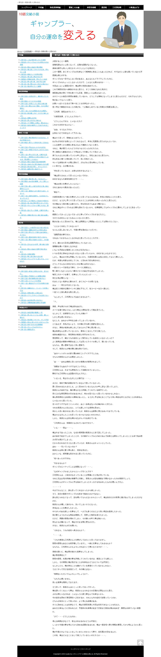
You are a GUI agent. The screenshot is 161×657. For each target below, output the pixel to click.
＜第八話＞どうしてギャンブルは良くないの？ (34, 297)
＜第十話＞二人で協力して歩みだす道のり (34, 201)
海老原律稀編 (55, 7)
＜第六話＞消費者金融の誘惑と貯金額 (33, 303)
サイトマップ (85, 649)
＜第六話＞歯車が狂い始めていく (31, 169)
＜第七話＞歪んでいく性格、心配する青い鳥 (34, 212)
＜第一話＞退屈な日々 (27, 329)
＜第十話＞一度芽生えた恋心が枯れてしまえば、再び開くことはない (34, 158)
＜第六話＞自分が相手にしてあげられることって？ (34, 126)
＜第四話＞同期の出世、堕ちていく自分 (33, 79)
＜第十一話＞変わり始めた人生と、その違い (34, 241)
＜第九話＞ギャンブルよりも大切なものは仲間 (34, 63)
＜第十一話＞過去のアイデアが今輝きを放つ (34, 285)
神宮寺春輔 (91, 7)
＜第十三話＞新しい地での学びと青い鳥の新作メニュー (34, 187)
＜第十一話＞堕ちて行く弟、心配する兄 (33, 155)
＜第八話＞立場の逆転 (27, 254)
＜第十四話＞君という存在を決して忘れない (34, 144)
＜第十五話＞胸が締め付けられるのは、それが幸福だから (34, 139)
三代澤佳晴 (116, 7)
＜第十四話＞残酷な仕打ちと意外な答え (33, 230)
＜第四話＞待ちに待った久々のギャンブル (34, 322)
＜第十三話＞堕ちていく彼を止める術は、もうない (34, 234)
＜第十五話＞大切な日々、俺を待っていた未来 (34, 97)
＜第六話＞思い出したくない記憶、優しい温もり (34, 316)
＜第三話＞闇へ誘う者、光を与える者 (33, 82)
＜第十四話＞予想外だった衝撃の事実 (33, 276)
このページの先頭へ (140, 643)
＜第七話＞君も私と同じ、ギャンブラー (33, 167)
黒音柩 (104, 7)
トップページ (26, 7)
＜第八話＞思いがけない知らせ (30, 120)
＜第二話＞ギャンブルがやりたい (31, 327)
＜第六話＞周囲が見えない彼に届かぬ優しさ (34, 216)
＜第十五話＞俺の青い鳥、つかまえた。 (33, 179)
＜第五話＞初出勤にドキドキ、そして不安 (34, 320)
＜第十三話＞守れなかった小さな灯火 (33, 147)
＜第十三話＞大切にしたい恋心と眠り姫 (33, 104)
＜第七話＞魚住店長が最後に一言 (31, 312)
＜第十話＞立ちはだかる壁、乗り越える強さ (34, 246)
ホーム (19, 51)
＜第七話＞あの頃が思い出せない (31, 300)
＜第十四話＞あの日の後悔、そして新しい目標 (34, 183)
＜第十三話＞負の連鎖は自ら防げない (33, 278)
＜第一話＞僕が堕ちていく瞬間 (30, 86)
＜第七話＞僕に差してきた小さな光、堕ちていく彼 (34, 71)
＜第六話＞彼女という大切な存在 (31, 74)
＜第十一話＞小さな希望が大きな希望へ (33, 111)
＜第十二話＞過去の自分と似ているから (33, 237)
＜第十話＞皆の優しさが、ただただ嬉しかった (34, 114)
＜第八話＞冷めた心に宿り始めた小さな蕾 (34, 164)
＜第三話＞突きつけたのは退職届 (31, 324)
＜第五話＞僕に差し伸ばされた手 (31, 77)
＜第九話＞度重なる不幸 (28, 118)
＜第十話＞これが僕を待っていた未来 (33, 60)
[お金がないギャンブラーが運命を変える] (80, 48)
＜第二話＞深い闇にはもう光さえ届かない (34, 84)
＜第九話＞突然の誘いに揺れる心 (31, 293)
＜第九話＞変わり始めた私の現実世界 (33, 162)
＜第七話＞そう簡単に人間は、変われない (34, 123)
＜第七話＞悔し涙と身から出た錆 (31, 256)
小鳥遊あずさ (134, 7)
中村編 (41, 7)
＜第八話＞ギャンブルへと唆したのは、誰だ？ (34, 207)
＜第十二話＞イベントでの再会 (30, 281)
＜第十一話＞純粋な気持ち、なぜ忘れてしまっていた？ (34, 197)
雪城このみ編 (74, 7)
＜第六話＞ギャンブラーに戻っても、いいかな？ (34, 260)
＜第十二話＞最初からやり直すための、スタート (34, 192)
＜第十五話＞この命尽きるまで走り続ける (34, 228)
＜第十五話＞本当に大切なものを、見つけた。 (34, 272)
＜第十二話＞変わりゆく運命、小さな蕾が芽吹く (34, 107)
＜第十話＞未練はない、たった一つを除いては (34, 289)
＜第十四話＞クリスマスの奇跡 (30, 101)
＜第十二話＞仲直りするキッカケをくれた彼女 (34, 151)
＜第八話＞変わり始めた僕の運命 (31, 67)
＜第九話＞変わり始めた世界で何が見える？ (33, 250)
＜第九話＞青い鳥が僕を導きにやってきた (34, 203)
